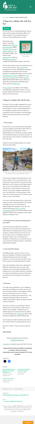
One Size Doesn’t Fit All (8, 378)
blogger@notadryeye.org (17, 340)
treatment (22, 67)
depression (17, 83)
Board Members (19, 389)
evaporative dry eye (8, 49)
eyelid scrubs (14, 77)
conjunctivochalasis (10, 59)
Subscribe (6, 344)
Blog (7, 17)
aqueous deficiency (8, 51)
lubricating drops (7, 75)
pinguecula (6, 57)
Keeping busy (20, 313)
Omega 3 (15, 75)
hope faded (8, 88)
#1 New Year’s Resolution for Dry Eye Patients (24, 370)
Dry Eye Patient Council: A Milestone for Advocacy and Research (9, 371)
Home (4, 17)
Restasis (26, 77)
